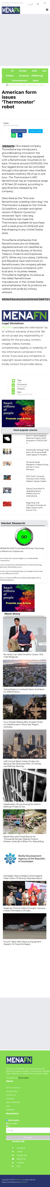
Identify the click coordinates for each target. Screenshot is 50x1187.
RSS (18, 1166)
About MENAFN (13, 1102)
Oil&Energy (40, 76)
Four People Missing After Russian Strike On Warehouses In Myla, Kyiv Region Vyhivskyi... (23, 724)
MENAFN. (19, 1180)
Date (6, 123)
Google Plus (21, 1155)
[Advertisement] (25, 40)
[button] (38, 4)
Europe (22, 71)
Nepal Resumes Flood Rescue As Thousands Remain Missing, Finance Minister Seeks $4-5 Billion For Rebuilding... (24, 839)
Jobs (8, 1106)
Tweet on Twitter (36, 131)
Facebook (20, 1148)
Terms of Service (13, 1088)
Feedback (10, 1110)
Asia (44, 71)
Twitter (19, 1152)
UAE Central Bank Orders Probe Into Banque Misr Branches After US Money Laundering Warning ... (22, 763)
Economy (23, 76)
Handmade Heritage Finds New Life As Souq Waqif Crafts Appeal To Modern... (37, 452)
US (9, 71)
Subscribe (28, 1137)
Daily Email (21, 1159)
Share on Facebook (18, 131)
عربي (30, 4)
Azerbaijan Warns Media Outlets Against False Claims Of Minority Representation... (23, 877)
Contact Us (11, 1095)
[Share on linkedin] (20, 135)
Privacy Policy (12, 1091)
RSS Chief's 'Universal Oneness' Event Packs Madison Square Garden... (36, 478)
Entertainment (16, 80)
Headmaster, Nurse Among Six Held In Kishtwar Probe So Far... (22, 805)
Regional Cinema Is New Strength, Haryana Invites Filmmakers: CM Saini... (24, 909)
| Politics (9, 76)
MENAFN (8, 146)
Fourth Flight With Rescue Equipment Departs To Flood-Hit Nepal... (22, 943)
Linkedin (20, 1163)
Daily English (13, 1120)
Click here (23, 1078)
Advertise (10, 1099)
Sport (34, 80)
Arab (34, 71)
